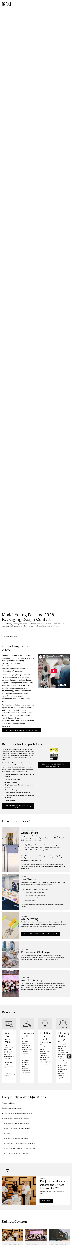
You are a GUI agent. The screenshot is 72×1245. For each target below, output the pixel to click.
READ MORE (46, 1201)
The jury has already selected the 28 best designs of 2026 (52, 1185)
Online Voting (29, 919)
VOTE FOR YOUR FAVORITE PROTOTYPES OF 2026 (41, 933)
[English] (2, 636)
